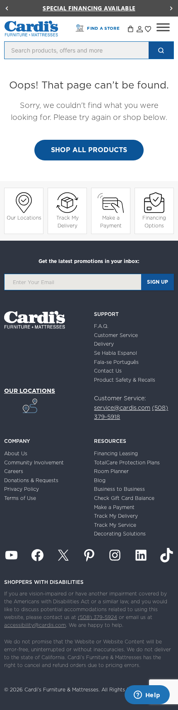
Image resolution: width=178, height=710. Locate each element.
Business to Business (119, 488)
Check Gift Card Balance (124, 498)
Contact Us (108, 370)
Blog (100, 480)
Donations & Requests (31, 480)
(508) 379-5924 (97, 617)
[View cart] (131, 30)
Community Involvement (34, 462)
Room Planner (111, 471)
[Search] (161, 50)
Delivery (104, 343)
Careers (13, 471)
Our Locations (24, 217)
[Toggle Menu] (163, 27)
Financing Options (154, 221)
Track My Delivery (67, 221)
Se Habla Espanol (115, 352)
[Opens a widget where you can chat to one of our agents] (147, 695)
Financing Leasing (116, 453)
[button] (6, 8)
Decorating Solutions (120, 533)
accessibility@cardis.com (35, 625)
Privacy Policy (21, 488)
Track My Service (115, 524)
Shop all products (89, 149)
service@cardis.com (122, 408)
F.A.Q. (101, 326)
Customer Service (116, 335)
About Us (15, 453)
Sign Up (157, 281)
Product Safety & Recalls (124, 379)
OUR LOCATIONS (29, 391)
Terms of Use (20, 498)
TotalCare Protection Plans (127, 462)
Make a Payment (111, 221)
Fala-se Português (116, 362)
